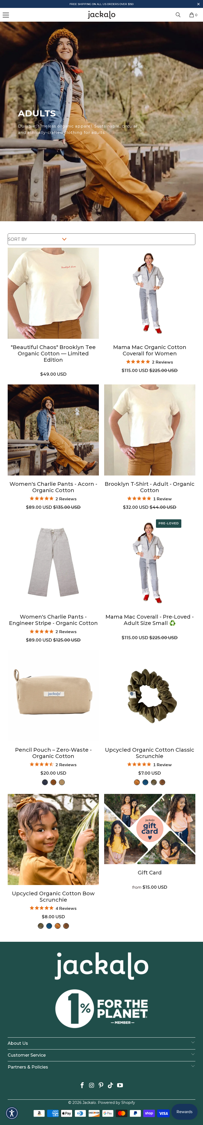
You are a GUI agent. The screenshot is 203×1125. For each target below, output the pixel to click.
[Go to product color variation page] (45, 782)
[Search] (178, 15)
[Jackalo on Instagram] (92, 1086)
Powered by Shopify (116, 1102)
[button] (198, 4)
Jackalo (89, 1102)
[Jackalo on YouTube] (120, 1086)
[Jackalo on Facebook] (82, 1086)
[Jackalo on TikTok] (111, 1086)
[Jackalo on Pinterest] (101, 1086)
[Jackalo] (101, 15)
